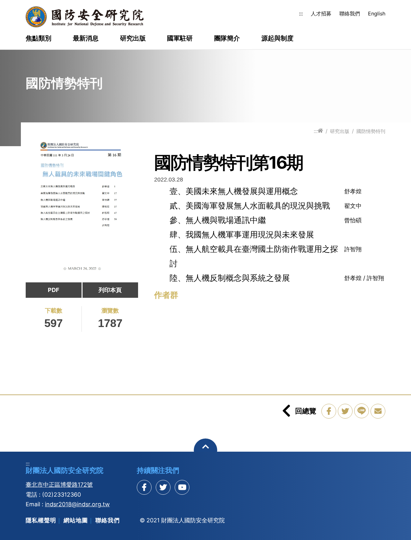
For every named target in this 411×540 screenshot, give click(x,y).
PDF (53, 290)
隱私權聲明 (41, 520)
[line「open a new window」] (361, 410)
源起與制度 (277, 38)
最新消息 (86, 38)
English (376, 13)
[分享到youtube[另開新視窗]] (182, 487)
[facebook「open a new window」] (328, 411)
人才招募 (321, 13)
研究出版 (133, 38)
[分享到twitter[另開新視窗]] (163, 487)
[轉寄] (378, 411)
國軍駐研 (180, 38)
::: (301, 13)
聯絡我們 (349, 13)
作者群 (166, 295)
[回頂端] (205, 450)
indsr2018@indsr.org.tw (77, 504)
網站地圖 (76, 520)
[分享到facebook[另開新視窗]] (144, 487)
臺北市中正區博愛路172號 (59, 484)
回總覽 (305, 411)
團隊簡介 (227, 38)
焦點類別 (38, 38)
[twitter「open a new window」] (345, 411)
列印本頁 (110, 290)
